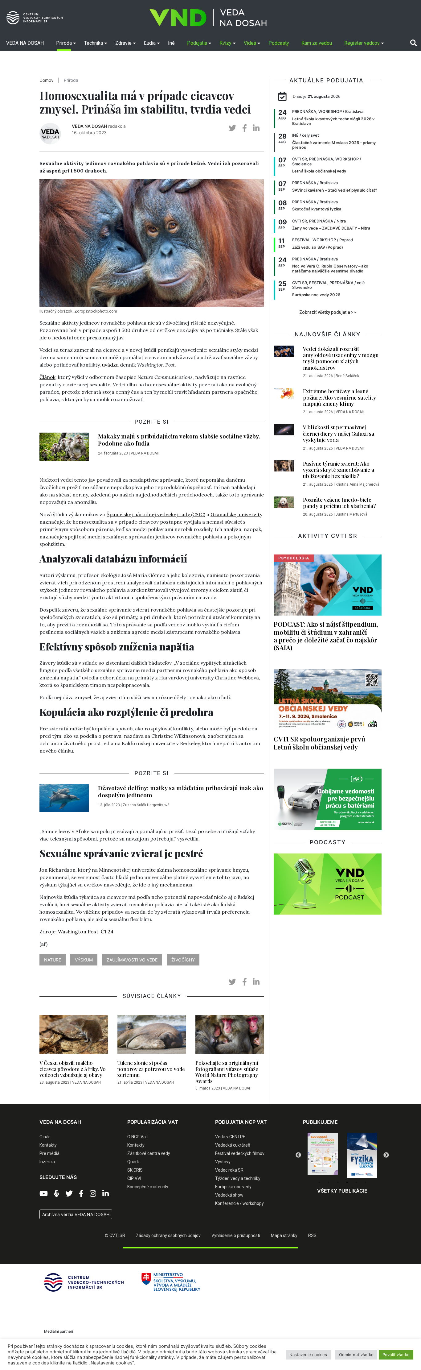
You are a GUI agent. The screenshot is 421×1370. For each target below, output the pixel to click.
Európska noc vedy (233, 1186)
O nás (45, 1136)
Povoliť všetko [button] (396, 1354)
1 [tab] (319, 1182)
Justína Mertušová (351, 514)
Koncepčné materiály (147, 1186)
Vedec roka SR (229, 1170)
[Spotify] (56, 1193)
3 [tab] (338, 1182)
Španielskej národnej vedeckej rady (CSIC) (156, 514)
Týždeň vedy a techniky (237, 1178)
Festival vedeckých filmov (239, 1153)
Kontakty (48, 1145)
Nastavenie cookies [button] (308, 1354)
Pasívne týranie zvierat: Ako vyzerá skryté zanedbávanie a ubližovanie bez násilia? (338, 470)
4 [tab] (347, 1182)
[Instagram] (93, 1193)
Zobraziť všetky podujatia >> (327, 312)
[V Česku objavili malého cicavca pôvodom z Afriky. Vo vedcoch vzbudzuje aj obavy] (73, 1036)
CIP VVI (134, 1178)
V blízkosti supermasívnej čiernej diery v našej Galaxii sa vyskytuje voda (338, 433)
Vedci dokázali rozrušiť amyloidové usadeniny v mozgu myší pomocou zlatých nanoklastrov (341, 358)
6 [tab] (365, 1182)
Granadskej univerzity (236, 514)
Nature (52, 959)
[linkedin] (256, 128)
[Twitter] (69, 1193)
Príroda (71, 80)
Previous (298, 1155)
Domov (46, 80)
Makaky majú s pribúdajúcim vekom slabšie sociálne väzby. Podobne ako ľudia (179, 439)
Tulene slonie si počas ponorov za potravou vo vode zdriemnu (151, 1068)
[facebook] (244, 128)
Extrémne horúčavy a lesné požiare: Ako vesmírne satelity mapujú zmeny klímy (339, 397)
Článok (47, 377)
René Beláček (347, 376)
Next (386, 1155)
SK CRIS (135, 1170)
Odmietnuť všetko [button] (356, 1354)
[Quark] (362, 1155)
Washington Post (78, 931)
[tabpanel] (322, 1155)
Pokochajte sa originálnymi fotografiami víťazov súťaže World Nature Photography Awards (226, 1071)
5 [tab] (356, 1182)
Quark (133, 1161)
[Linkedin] (105, 1193)
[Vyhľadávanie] (413, 43)
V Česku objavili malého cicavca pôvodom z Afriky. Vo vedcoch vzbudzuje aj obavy (72, 1068)
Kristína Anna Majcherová (357, 484)
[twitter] (232, 128)
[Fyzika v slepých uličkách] (323, 1155)
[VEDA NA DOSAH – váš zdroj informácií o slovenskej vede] (208, 17)
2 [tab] (328, 1182)
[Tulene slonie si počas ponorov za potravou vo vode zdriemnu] (151, 1036)
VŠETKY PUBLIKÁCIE (342, 1191)
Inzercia (47, 1161)
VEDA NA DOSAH (89, 126)
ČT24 (107, 931)
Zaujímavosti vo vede (132, 959)
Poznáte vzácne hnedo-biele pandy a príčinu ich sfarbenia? (339, 502)
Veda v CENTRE (230, 1136)
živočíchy (183, 959)
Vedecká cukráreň (232, 1145)
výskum (84, 959)
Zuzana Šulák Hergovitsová (146, 805)
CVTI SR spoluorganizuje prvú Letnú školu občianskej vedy (319, 742)
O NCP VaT (138, 1136)
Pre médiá (49, 1153)
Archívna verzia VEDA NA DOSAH (75, 1214)
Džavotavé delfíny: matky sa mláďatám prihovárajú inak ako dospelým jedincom (180, 791)
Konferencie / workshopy (239, 1203)
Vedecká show (229, 1195)
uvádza (111, 365)
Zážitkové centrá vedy (148, 1153)
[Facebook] (81, 1193)
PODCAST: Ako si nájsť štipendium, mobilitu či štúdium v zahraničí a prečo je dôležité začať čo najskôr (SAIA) (326, 635)
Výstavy (223, 1161)
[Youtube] (43, 1193)
